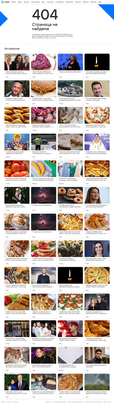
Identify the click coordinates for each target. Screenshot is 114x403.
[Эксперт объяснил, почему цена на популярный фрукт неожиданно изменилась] (43, 172)
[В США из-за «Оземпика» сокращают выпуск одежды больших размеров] (70, 172)
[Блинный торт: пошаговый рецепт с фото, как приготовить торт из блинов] (43, 386)
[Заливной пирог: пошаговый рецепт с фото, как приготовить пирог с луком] (43, 92)
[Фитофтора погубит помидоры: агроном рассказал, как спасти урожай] (16, 172)
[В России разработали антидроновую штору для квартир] (70, 359)
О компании (9, 401)
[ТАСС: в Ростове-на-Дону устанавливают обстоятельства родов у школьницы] (70, 119)
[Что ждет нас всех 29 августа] (43, 226)
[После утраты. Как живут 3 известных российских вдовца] (43, 279)
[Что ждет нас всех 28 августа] (43, 199)
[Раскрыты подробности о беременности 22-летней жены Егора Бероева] (97, 306)
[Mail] (2, 2)
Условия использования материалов (93, 401)
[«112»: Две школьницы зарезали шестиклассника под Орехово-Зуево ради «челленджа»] (97, 66)
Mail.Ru (3, 401)
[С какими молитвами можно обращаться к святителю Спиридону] (16, 146)
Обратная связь (107, 401)
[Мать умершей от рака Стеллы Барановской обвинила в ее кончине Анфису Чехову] (97, 252)
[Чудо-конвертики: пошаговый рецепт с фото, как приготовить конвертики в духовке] (16, 119)
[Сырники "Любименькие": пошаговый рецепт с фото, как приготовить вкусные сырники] (97, 226)
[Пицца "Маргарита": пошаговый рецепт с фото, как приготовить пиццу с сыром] (70, 226)
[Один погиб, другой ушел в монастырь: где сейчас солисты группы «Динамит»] (16, 66)
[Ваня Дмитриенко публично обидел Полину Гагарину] (70, 332)
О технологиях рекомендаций (58, 401)
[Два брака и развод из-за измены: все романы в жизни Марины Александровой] (43, 332)
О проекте (47, 401)
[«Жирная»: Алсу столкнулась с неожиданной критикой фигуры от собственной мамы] (97, 146)
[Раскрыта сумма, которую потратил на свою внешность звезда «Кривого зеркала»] (16, 92)
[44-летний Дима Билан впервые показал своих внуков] (97, 92)
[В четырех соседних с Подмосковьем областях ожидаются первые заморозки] (70, 252)
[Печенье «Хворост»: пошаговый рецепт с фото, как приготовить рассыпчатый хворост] (70, 386)
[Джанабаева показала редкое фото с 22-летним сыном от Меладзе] (43, 359)
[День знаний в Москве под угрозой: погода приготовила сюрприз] (16, 199)
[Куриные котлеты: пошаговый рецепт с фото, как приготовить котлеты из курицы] (16, 306)
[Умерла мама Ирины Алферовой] (70, 66)
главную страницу (50, 37)
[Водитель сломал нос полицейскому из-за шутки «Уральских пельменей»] (43, 146)
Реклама (16, 401)
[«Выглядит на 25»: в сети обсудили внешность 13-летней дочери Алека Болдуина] (16, 386)
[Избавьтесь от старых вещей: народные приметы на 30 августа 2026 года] (16, 332)
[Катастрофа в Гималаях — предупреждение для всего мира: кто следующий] (70, 92)
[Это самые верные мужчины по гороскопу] (97, 359)
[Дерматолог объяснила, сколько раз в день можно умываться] (16, 359)
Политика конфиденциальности (75, 401)
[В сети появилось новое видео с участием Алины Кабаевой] (97, 199)
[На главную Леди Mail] (6, 2)
